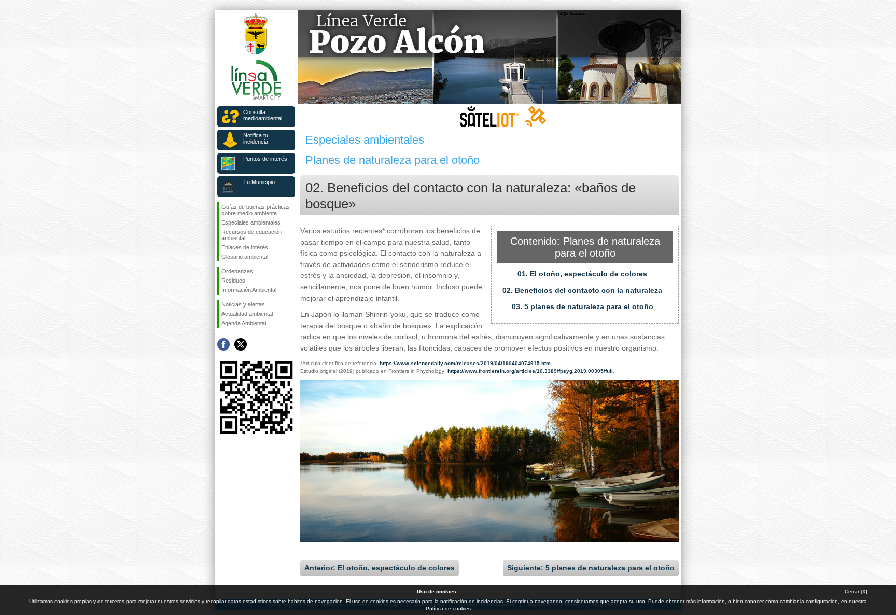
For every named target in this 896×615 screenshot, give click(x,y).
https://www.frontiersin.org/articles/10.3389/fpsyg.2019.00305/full (530, 371)
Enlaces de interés (244, 247)
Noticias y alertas (243, 304)
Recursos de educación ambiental (251, 235)
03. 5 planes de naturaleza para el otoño (582, 306)
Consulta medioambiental (262, 115)
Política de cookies (448, 608)
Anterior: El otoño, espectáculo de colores (379, 568)
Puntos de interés (265, 159)
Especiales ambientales (251, 222)
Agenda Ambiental (243, 323)
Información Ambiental (248, 290)
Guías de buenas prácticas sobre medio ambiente (255, 210)
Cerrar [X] (856, 591)
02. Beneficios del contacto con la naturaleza (582, 290)
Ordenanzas (237, 271)
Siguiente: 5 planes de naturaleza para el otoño (591, 568)
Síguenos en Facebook (223, 344)
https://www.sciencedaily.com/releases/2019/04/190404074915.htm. (466, 363)
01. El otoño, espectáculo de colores (582, 274)
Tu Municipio (259, 182)
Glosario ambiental (244, 257)
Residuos (233, 280)
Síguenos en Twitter (240, 344)
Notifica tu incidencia (255, 138)
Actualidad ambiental (247, 314)
